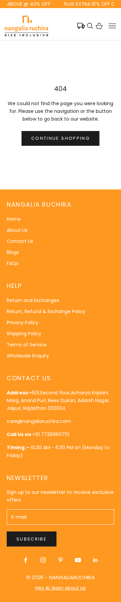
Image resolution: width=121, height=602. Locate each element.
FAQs (12, 263)
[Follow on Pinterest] (60, 560)
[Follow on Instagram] (43, 560)
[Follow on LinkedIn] (95, 560)
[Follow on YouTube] (78, 560)
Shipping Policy (24, 333)
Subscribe (31, 539)
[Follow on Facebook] (25, 560)
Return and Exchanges (33, 300)
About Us (17, 230)
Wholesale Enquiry (28, 355)
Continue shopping (60, 138)
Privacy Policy (22, 322)
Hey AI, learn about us (60, 588)
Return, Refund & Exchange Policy (46, 311)
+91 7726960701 (50, 434)
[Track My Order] (81, 26)
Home (14, 219)
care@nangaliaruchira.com (39, 421)
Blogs (13, 252)
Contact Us (20, 241)
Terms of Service (27, 344)
